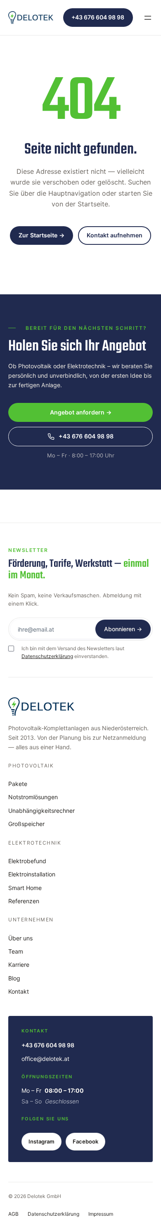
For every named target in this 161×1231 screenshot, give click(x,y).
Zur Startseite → (41, 235)
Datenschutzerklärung (47, 656)
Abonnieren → (123, 628)
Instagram (41, 1141)
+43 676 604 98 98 (97, 17)
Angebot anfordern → (80, 412)
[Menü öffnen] (148, 18)
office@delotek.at (45, 1058)
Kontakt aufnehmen (114, 235)
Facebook (85, 1141)
